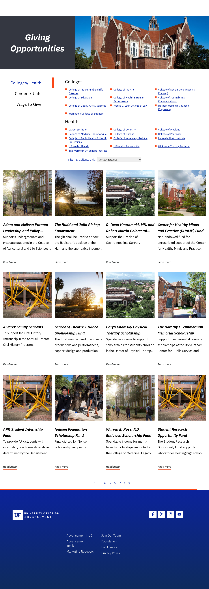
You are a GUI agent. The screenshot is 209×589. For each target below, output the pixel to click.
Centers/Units (28, 93)
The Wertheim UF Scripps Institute (88, 150)
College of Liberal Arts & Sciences (87, 105)
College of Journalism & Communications (171, 99)
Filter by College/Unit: (82, 159)
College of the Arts (124, 89)
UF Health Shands (79, 146)
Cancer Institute (78, 129)
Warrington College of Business (86, 113)
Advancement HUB (79, 535)
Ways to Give (29, 104)
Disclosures (109, 547)
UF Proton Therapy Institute (174, 146)
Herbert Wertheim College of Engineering (174, 107)
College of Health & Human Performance (129, 99)
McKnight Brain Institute (171, 138)
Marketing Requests (80, 551)
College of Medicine (169, 129)
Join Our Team (111, 535)
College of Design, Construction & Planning (176, 91)
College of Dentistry (125, 129)
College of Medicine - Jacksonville (88, 134)
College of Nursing (124, 134)
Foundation (109, 541)
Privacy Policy (110, 553)
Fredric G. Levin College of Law (130, 105)
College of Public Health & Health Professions (87, 140)
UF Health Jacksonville (127, 146)
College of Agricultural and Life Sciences (86, 91)
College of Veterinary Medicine (130, 138)
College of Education (80, 97)
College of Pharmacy (169, 134)
